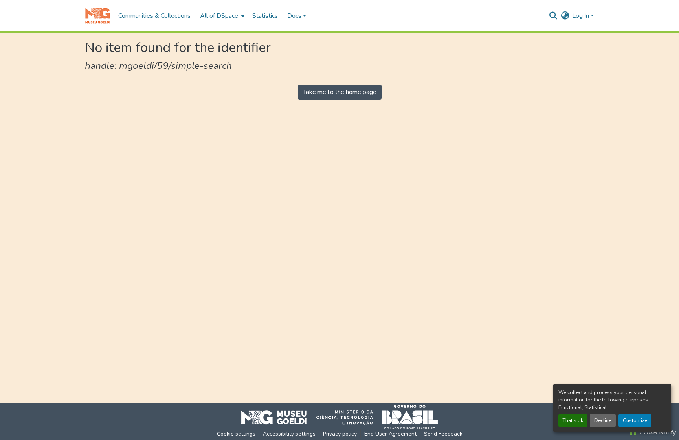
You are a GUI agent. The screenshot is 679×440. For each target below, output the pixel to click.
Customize (635, 420)
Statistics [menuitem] (265, 15)
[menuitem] (221, 15)
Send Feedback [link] (443, 434)
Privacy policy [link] (340, 434)
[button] (97, 16)
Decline (602, 420)
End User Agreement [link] (390, 434)
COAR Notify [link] (657, 432)
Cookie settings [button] (236, 434)
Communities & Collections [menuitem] (154, 15)
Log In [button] (581, 15)
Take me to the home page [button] (339, 92)
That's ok (573, 420)
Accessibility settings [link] (289, 434)
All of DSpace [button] (219, 15)
